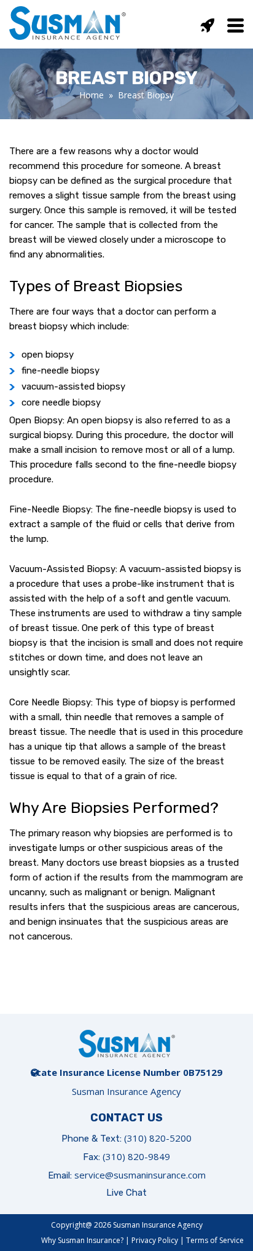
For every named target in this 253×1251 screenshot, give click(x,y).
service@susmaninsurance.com (140, 1175)
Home (91, 95)
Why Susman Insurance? (82, 1240)
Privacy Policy (154, 1240)
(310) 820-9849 (136, 1156)
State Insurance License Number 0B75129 (126, 1072)
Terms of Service (215, 1240)
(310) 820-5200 (158, 1138)
